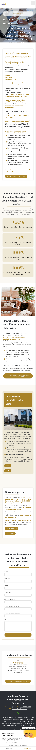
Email (6, 585)
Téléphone (7, 592)
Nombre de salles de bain (12, 613)
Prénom (7, 578)
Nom (6, 571)
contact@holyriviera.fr (19, 709)
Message (7, 620)
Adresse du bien (9, 599)
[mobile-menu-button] (33, 3)
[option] (18, 667)
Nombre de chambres (11, 606)
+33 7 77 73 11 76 (25, 707)
